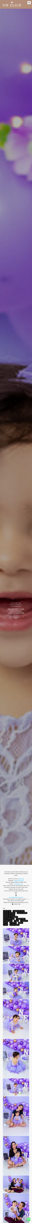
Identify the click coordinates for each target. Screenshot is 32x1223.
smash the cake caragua (9, 915)
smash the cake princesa (9, 913)
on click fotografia (14, 924)
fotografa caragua (8, 920)
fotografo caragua (21, 918)
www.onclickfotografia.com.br (16, 897)
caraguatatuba (24, 920)
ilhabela (20, 922)
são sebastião (13, 922)
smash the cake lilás (22, 913)
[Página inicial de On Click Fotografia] (12, 4)
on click (5, 924)
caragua (16, 920)
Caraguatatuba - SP (18, 884)
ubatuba (5, 922)
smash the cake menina (18, 911)
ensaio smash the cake (9, 918)
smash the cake (7, 911)
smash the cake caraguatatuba (10, 916)
